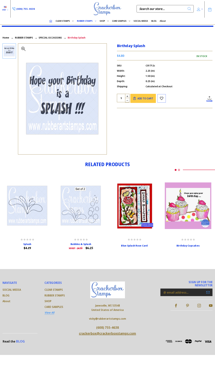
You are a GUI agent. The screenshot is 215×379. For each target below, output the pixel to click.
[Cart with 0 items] (210, 9)
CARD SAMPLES (119, 21)
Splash (27, 244)
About (163, 21)
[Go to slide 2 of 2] (179, 170)
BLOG (153, 21)
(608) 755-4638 (107, 327)
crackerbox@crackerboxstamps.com (107, 333)
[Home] (51, 21)
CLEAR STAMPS (63, 21)
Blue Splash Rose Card (134, 245)
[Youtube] (210, 305)
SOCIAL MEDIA (141, 21)
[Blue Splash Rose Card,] (134, 206)
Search (189, 9)
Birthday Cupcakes (188, 245)
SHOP (102, 21)
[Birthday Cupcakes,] (188, 206)
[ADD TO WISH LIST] (161, 98)
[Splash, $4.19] (27, 206)
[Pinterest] (187, 305)
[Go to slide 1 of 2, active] (176, 170)
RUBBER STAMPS (85, 21)
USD (4, 9)
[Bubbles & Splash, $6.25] (81, 206)
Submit (208, 292)
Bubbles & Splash (81, 244)
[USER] (199, 9)
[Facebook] (176, 305)
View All (49, 312)
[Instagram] (199, 305)
